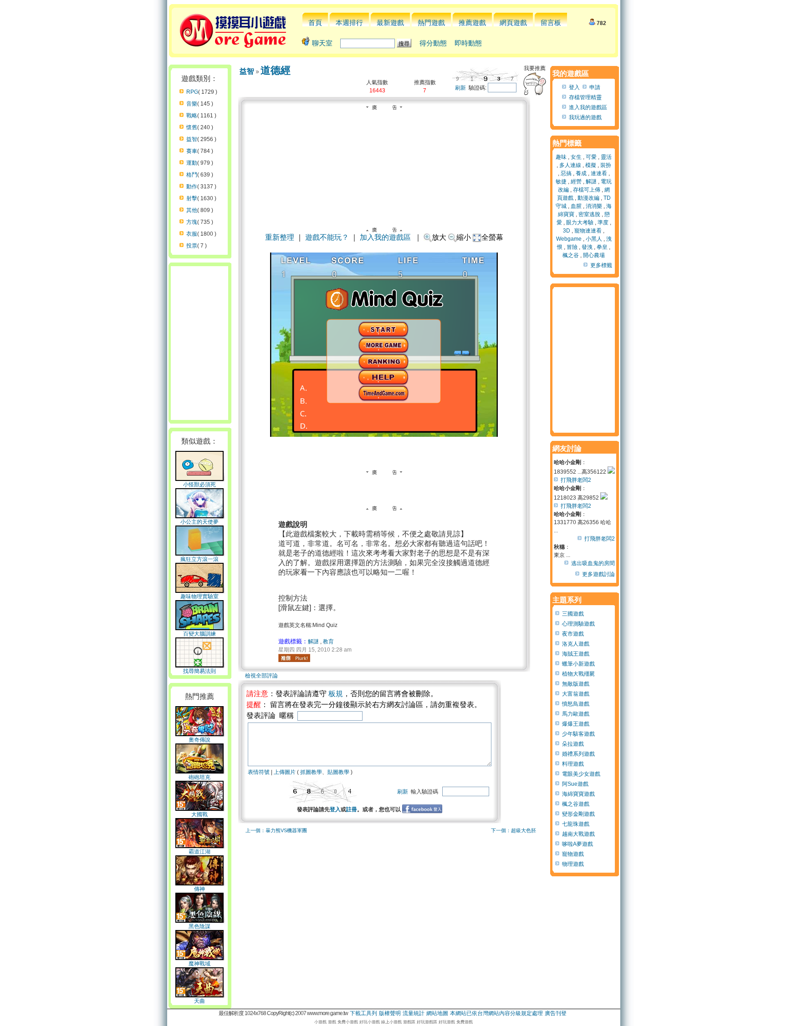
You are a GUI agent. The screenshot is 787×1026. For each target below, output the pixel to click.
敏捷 (561, 181)
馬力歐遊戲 (575, 714)
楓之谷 (570, 255)
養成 (581, 173)
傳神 (199, 889)
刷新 (460, 88)
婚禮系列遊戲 (578, 754)
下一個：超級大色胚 (513, 830)
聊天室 (322, 43)
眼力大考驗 (579, 222)
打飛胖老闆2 (576, 480)
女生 (576, 157)
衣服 (191, 234)
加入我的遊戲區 (385, 237)
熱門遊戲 (431, 22)
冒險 (572, 247)
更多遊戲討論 (598, 574)
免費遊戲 (464, 1022)
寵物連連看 (588, 230)
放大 (439, 237)
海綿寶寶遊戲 (578, 794)
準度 (603, 222)
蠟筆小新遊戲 (578, 664)
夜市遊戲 (573, 634)
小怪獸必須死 (199, 484)
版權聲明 (390, 1013)
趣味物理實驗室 (199, 596)
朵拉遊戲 (573, 744)
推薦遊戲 (472, 22)
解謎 (313, 641)
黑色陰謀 (199, 926)
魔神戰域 (199, 963)
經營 (576, 181)
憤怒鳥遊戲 (575, 704)
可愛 (591, 157)
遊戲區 (409, 1022)
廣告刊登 (556, 1013)
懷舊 (191, 127)
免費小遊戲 (347, 1022)
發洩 (587, 247)
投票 (191, 246)
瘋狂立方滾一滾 (199, 559)
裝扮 (605, 165)
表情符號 (259, 772)
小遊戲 (320, 1022)
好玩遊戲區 (427, 1022)
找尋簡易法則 (199, 671)
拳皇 (602, 247)
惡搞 (566, 173)
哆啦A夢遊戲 (577, 844)
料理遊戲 (573, 764)
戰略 (191, 115)
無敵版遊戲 (575, 684)
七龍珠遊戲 (575, 824)
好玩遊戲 (447, 1022)
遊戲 (332, 1022)
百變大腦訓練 (199, 634)
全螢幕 (492, 237)
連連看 (599, 173)
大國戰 (199, 814)
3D (566, 230)
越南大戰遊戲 (578, 834)
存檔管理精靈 (585, 97)
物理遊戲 (573, 864)
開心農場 (594, 255)
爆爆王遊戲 (575, 724)
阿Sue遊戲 (575, 784)
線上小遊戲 (391, 1022)
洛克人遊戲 (575, 644)
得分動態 (433, 43)
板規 (335, 693)
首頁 (315, 22)
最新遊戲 (390, 22)
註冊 (351, 809)
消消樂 (594, 206)
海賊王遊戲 (575, 654)
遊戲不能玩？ (327, 237)
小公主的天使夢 (199, 522)
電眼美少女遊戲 (581, 774)
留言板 (551, 22)
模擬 (590, 165)
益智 (191, 139)
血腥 (576, 206)
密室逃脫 (589, 214)
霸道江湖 (199, 852)
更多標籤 (601, 265)
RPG (192, 92)
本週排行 (349, 22)
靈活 (606, 157)
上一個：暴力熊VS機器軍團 (276, 830)
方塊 (191, 222)
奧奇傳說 (199, 740)
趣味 (561, 157)
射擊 (191, 198)
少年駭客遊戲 (578, 734)
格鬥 (191, 175)
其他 (191, 210)
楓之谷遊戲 (575, 804)
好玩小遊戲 (369, 1022)
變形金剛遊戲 (578, 814)
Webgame (569, 239)
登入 (335, 809)
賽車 (191, 151)
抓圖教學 (311, 772)
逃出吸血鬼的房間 (593, 563)
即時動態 (468, 43)
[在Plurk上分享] (294, 658)
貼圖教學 (338, 772)
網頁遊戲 (513, 22)
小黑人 (594, 239)
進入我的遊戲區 (588, 107)
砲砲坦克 (199, 777)
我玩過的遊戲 (585, 117)
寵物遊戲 (573, 854)
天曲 (199, 1001)
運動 (191, 163)
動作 (191, 186)
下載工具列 (363, 1013)
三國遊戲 (573, 614)
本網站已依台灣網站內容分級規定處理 (496, 1013)
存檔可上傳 (586, 190)
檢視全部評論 (261, 675)
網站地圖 (437, 1013)
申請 (594, 87)
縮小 (463, 237)
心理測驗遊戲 (578, 624)
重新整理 (279, 237)
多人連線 (570, 165)
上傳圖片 (285, 772)
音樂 (191, 104)
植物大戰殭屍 (578, 674)
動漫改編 (588, 198)
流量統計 (413, 1013)
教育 (328, 641)
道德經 (276, 70)
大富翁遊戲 (575, 694)
